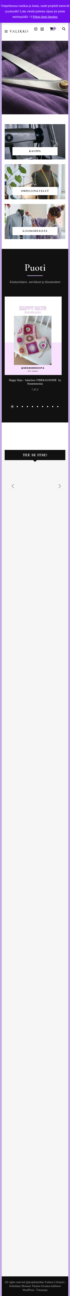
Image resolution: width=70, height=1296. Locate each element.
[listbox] (35, 353)
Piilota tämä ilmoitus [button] (45, 16)
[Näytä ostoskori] (52, 29)
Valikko (19, 31)
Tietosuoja (41, 1290)
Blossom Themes (31, 1286)
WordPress (28, 1290)
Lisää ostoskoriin (35, 335)
